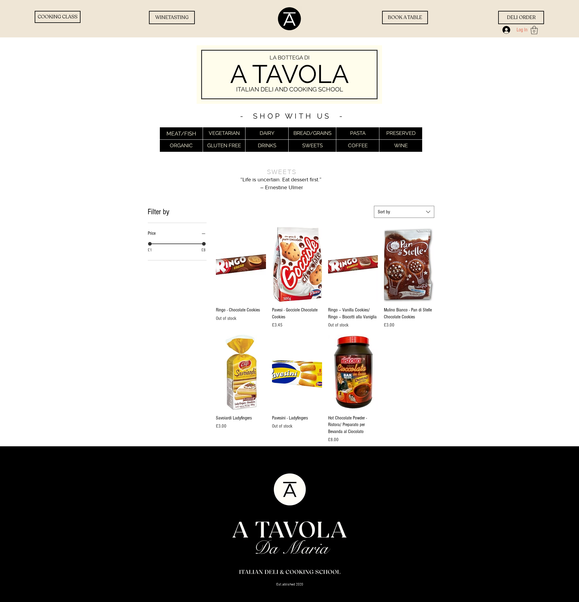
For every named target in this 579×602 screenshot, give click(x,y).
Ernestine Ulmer (284, 187)
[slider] (149, 243)
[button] (534, 30)
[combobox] (404, 212)
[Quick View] (241, 264)
